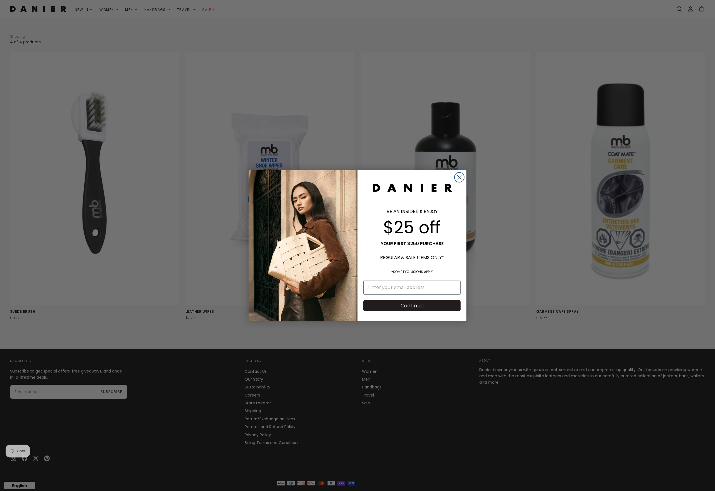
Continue (412, 306)
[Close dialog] (459, 177)
